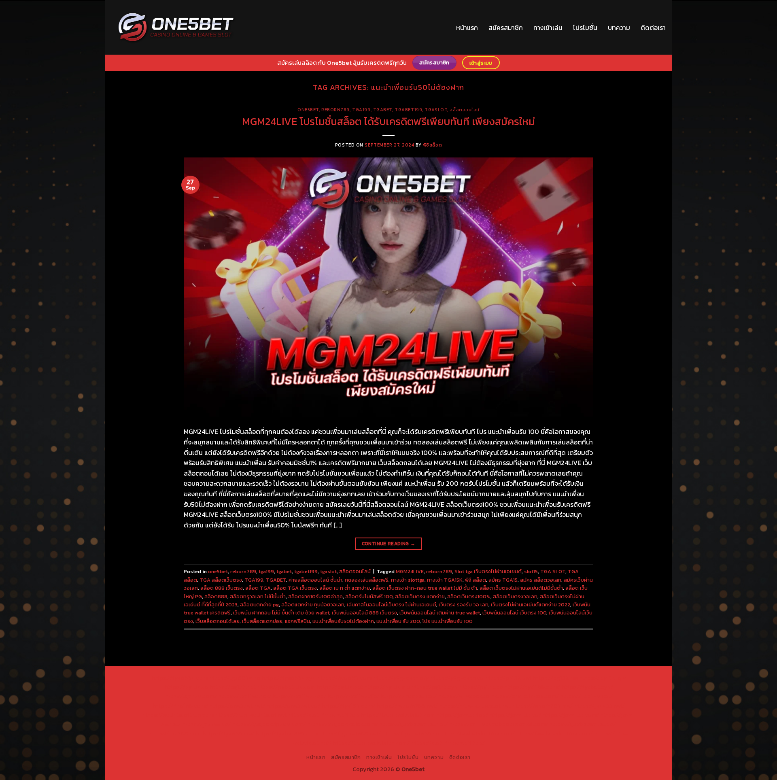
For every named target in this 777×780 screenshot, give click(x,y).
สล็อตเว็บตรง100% (468, 596)
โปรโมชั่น (585, 27)
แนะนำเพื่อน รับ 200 (398, 621)
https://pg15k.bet (508, 677)
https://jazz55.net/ (599, 705)
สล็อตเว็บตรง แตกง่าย (420, 596)
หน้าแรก (467, 27)
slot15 (531, 571)
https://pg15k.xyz (602, 677)
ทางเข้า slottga (408, 580)
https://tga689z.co (234, 677)
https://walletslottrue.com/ (478, 733)
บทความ (619, 27)
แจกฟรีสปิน (297, 621)
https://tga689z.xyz (288, 677)
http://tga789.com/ (191, 696)
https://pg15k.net (233, 686)
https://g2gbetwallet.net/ (413, 724)
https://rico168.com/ (180, 705)
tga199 (361, 109)
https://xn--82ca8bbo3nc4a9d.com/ (498, 724)
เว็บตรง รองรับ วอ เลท (463, 604)
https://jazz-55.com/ (570, 714)
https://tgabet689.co (410, 733)
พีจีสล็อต (432, 145)
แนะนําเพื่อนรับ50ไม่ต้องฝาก (343, 621)
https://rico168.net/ (586, 696)
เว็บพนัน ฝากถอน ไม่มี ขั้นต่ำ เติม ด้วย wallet (281, 612)
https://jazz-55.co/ (515, 714)
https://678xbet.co (464, 696)
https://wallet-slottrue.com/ (554, 733)
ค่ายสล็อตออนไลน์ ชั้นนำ (315, 580)
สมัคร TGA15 (503, 580)
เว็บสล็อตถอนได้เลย (217, 621)
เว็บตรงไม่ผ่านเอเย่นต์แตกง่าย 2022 (530, 604)
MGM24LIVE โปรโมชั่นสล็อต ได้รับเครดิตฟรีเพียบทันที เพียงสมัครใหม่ (388, 121)
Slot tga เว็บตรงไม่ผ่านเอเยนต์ (488, 571)
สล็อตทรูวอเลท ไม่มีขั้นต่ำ (258, 596)
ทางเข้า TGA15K (445, 580)
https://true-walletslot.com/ (371, 742)
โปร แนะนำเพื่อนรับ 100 (447, 621)
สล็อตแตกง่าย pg (259, 604)
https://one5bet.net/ (237, 705)
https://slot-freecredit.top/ (448, 742)
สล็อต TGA (258, 588)
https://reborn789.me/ (542, 705)
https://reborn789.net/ (407, 705)
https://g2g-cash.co (457, 677)
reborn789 (335, 109)
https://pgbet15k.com (286, 686)
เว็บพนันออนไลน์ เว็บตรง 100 (514, 612)
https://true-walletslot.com (398, 714)
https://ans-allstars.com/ (525, 696)
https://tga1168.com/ (532, 686)
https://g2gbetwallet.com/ (342, 724)
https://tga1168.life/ (353, 696)
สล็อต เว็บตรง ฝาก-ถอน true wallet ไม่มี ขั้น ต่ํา (424, 588)
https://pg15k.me (555, 677)
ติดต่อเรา (653, 27)
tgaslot (436, 109)
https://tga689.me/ (228, 733)
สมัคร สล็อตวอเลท (540, 580)
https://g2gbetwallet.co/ (582, 724)
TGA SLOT (552, 571)
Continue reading (389, 543)
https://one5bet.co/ (293, 705)
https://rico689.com (344, 677)
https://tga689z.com (179, 677)
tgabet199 (408, 109)
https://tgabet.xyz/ (587, 686)
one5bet (308, 109)
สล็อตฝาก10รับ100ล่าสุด (315, 596)
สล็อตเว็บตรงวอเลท (515, 596)
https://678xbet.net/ (408, 696)
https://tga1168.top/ (299, 696)
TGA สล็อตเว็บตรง (221, 580)
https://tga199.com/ (348, 705)
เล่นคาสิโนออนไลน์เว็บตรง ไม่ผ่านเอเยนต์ (391, 604)
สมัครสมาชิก (505, 27)
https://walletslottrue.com (178, 714)
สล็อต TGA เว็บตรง (295, 588)
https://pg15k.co (186, 686)
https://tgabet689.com (286, 733)
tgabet (382, 109)
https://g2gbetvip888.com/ (269, 724)
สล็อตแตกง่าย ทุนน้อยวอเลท (312, 604)
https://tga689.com (174, 733)
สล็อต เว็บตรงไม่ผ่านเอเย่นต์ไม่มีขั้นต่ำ (521, 588)
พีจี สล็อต (475, 580)
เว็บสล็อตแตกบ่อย (262, 621)
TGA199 (253, 580)
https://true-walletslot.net (475, 705)
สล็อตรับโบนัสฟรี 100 (369, 596)
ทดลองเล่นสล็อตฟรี (366, 580)
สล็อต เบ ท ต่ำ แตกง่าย (344, 588)
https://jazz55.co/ (206, 724)
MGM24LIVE (410, 571)
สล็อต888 (215, 596)
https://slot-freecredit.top (323, 714)
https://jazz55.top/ (462, 714)
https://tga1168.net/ (244, 696)
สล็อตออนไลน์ (465, 109)
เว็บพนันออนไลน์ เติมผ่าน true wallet (439, 612)
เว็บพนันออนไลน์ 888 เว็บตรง (364, 612)
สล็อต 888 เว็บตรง (221, 588)
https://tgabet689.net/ (350, 733)
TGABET (276, 580)
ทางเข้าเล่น (548, 27)
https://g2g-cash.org (401, 677)
